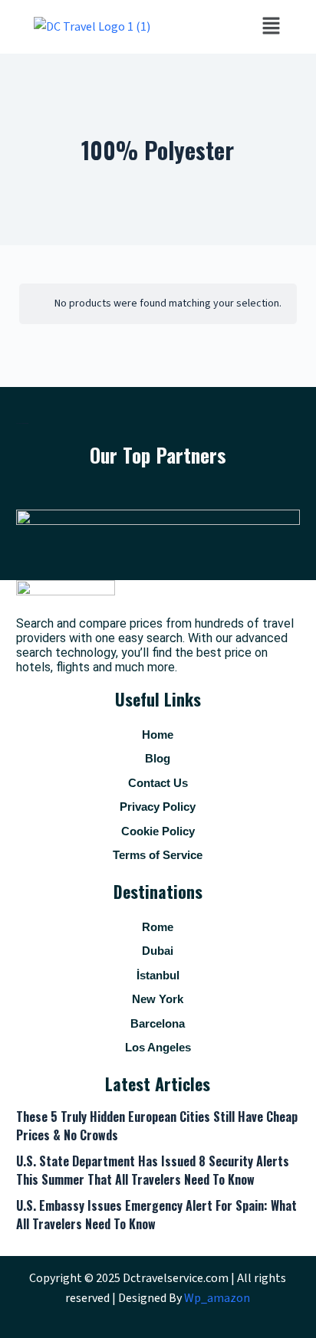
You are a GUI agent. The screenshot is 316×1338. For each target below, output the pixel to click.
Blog (157, 758)
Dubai (157, 950)
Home (157, 734)
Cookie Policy (158, 831)
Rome (157, 926)
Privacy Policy (158, 806)
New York (157, 998)
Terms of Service (157, 854)
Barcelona (157, 1023)
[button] (270, 27)
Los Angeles (158, 1047)
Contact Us (158, 782)
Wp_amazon (217, 1298)
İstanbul (158, 975)
